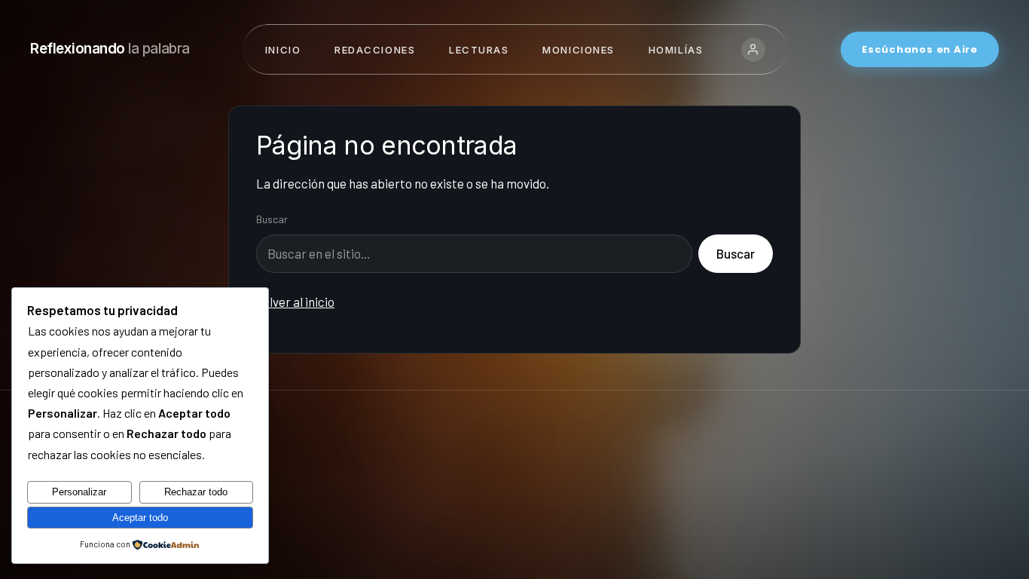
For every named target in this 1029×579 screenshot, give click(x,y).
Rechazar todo (195, 492)
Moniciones (578, 50)
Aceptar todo (140, 517)
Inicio (283, 50)
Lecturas (478, 50)
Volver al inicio (295, 301)
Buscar (272, 219)
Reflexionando (110, 48)
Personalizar (79, 492)
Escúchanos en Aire (920, 49)
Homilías (676, 50)
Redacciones (374, 50)
